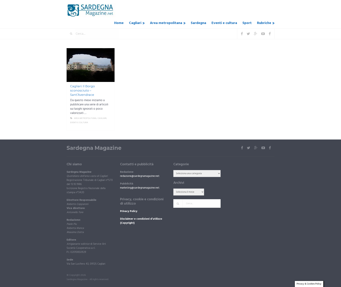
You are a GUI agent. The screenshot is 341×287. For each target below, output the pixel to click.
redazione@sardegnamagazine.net (139, 176)
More (108, 127)
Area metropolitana (166, 23)
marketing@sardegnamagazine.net (139, 188)
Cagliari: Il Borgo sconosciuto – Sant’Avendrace (82, 90)
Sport (247, 23)
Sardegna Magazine (94, 148)
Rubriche (264, 23)
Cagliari (135, 23)
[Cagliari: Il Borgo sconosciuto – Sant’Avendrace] (91, 65)
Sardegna (198, 23)
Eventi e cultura (224, 23)
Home (119, 23)
